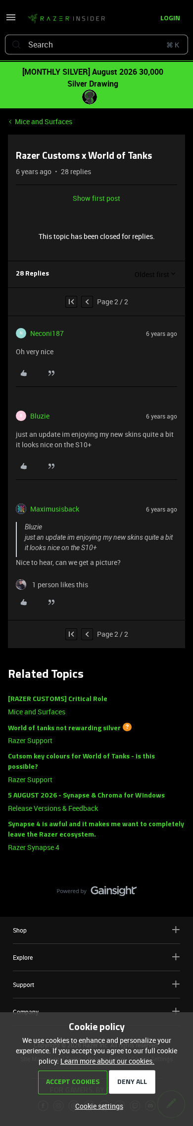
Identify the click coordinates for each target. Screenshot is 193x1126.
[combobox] (96, 44)
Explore (23, 957)
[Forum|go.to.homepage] (66, 19)
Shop (20, 930)
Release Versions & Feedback (53, 808)
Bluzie (39, 416)
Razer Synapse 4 (33, 847)
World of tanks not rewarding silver (64, 728)
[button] (11, 20)
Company (26, 1012)
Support (23, 984)
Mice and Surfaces (43, 121)
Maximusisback (54, 509)
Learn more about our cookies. (107, 1061)
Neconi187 (47, 333)
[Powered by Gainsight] (97, 893)
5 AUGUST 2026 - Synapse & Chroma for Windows (86, 796)
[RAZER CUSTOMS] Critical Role (57, 699)
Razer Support (30, 740)
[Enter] (16, 44)
